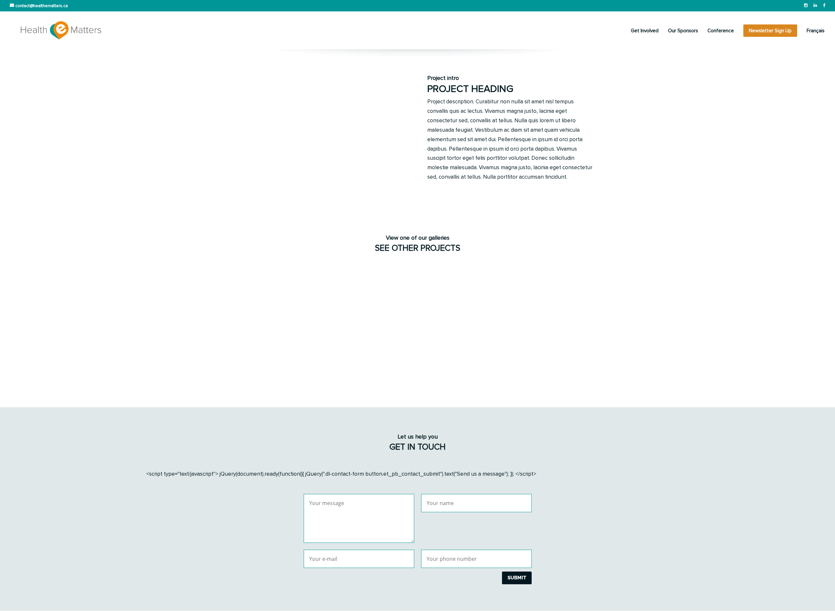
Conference (720, 31)
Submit (517, 578)
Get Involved (645, 31)
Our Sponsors (683, 31)
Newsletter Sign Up (770, 31)
